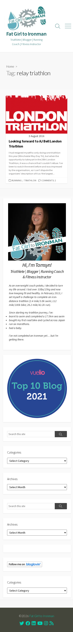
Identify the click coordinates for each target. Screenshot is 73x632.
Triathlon (30, 180)
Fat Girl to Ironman (41, 616)
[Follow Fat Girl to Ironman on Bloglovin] (24, 564)
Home (10, 66)
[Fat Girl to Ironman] (26, 18)
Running (17, 180)
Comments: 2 (48, 180)
